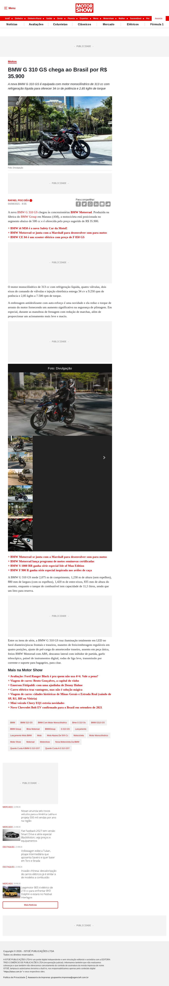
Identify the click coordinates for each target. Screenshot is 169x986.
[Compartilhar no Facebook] (78, 204)
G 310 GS (65, 729)
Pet (147, 18)
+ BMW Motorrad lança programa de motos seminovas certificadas (51, 561)
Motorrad (30, 742)
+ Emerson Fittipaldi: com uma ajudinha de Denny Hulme (45, 685)
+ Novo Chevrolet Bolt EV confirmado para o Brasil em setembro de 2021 (55, 707)
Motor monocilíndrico (98, 735)
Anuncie (158, 18)
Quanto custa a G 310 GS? (57, 748)
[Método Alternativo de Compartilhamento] (108, 204)
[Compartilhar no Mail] (102, 204)
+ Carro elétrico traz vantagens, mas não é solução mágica (45, 689)
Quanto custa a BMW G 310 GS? (25, 748)
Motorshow (108, 18)
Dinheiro (19, 18)
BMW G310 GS (98, 722)
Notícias (11, 24)
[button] (16, 457)
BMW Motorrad (81, 212)
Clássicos (84, 24)
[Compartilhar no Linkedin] (96, 204)
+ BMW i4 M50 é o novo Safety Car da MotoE (37, 228)
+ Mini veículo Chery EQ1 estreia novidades (36, 703)
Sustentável (135, 18)
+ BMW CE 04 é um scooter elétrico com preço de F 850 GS (46, 237)
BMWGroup (50, 729)
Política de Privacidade (14, 977)
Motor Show (15, 742)
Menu (95, 18)
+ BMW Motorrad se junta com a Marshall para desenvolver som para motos (57, 232)
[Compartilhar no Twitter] (84, 204)
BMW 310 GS (26, 722)
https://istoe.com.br (13, 971)
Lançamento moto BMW (21, 735)
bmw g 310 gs (79, 722)
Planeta (71, 18)
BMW (12, 722)
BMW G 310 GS (27, 212)
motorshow (45, 742)
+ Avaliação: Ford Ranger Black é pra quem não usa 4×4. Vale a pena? (53, 676)
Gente (60, 18)
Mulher (122, 18)
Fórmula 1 (157, 24)
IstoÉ (7, 18)
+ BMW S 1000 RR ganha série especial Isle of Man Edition (46, 565)
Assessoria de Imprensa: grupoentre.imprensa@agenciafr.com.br (58, 977)
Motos (12, 61)
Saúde (49, 18)
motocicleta (79, 735)
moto (39, 735)
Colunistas (60, 24)
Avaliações (36, 24)
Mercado (108, 24)
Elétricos (133, 24)
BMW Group (29, 216)
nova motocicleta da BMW (67, 742)
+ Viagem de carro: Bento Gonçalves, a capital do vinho (43, 680)
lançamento (80, 729)
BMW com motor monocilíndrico (52, 722)
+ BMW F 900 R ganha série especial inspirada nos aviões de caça (50, 570)
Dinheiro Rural (34, 18)
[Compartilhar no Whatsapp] (90, 204)
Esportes (84, 18)
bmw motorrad (33, 729)
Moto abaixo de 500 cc (57, 735)
